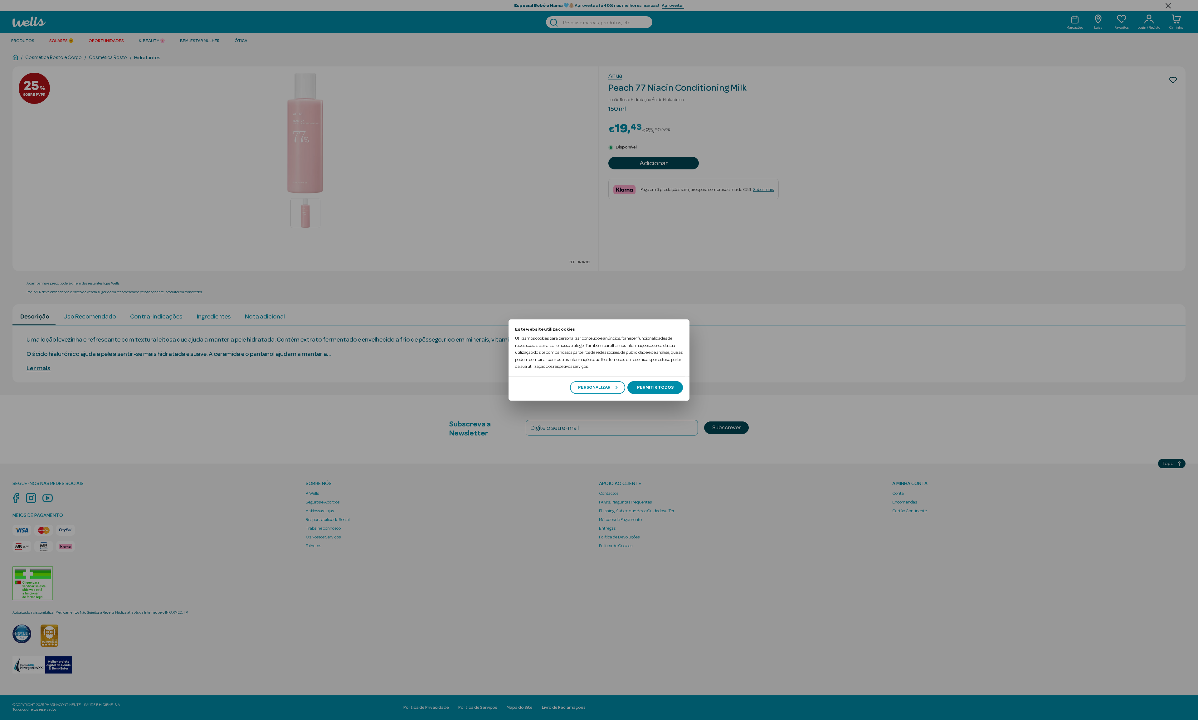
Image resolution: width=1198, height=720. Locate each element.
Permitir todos (655, 387)
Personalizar (594, 387)
